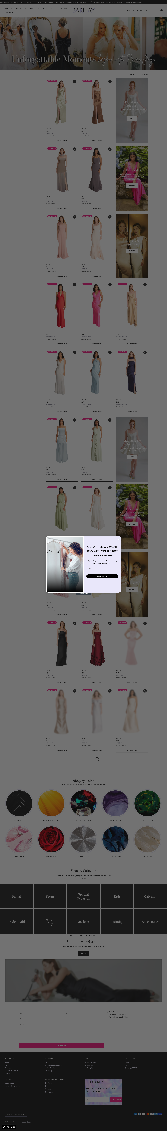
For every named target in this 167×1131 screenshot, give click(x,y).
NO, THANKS (102, 582)
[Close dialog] (119, 538)
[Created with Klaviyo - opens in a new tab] (83, 594)
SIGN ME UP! (102, 576)
